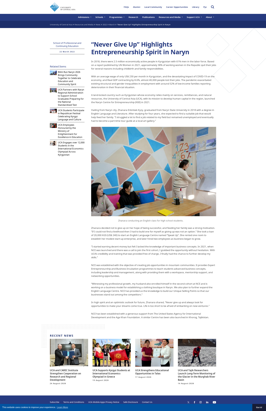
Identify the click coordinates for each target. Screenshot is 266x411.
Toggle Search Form (212, 7)
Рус (205, 7)
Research (133, 17)
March (112, 24)
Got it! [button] (259, 407)
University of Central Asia (61, 24)
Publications (148, 17)
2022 (105, 24)
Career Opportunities (177, 7)
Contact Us (147, 402)
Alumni (136, 7)
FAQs (126, 7)
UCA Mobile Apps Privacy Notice (103, 402)
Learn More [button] (62, 407)
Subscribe (54, 402)
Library (195, 7)
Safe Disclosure (130, 402)
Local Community (153, 7)
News (98, 24)
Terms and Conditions (73, 402)
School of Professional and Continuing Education (67, 44)
